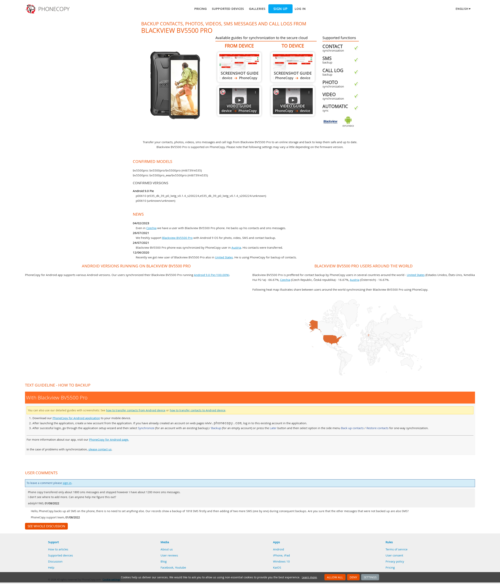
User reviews (169, 555)
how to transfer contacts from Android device (135, 410)
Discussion (55, 561)
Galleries (257, 9)
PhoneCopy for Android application (76, 418)
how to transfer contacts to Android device (197, 410)
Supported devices (228, 9)
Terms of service (396, 549)
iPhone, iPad (281, 555)
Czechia (151, 228)
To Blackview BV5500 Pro (293, 67)
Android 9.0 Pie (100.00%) (211, 275)
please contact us (100, 449)
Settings (370, 577)
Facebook (167, 567)
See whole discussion (46, 526)
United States (224, 257)
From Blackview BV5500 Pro (239, 67)
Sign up (280, 9)
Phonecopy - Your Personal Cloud (48, 9)
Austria (236, 247)
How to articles (58, 549)
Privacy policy (395, 561)
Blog (164, 561)
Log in (300, 9)
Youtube (180, 567)
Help (51, 567)
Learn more (309, 577)
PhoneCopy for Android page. (109, 439)
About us (167, 549)
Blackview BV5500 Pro (177, 238)
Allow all (335, 577)
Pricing (200, 9)
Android (278, 549)
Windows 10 (281, 561)
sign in (67, 483)
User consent (394, 555)
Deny (353, 577)
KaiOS (277, 567)
